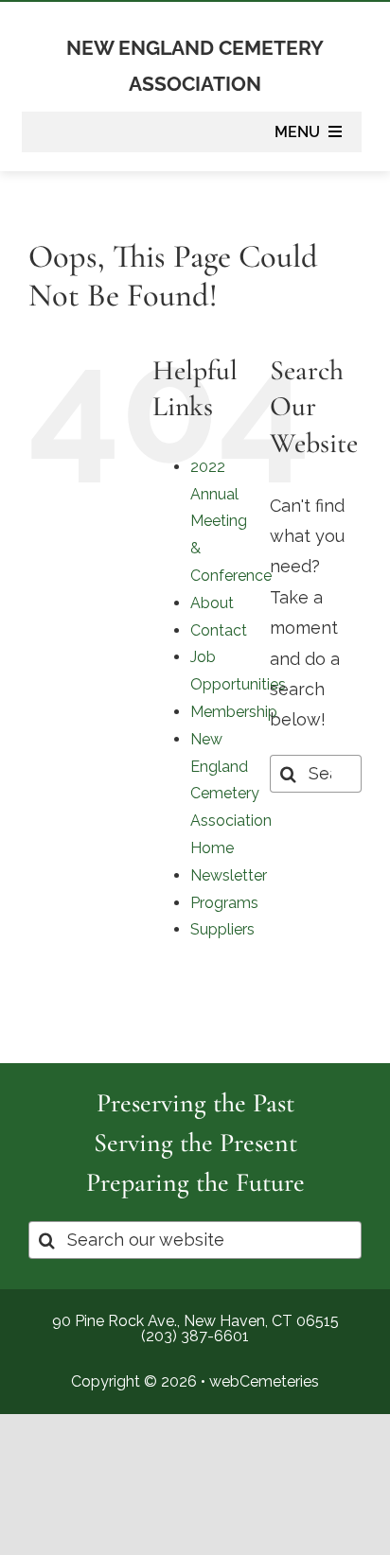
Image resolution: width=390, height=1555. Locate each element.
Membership (233, 712)
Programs (224, 903)
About (212, 603)
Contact (218, 630)
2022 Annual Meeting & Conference (231, 521)
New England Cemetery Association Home (231, 793)
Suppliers (222, 929)
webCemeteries (264, 1381)
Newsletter (228, 875)
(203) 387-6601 (195, 1336)
